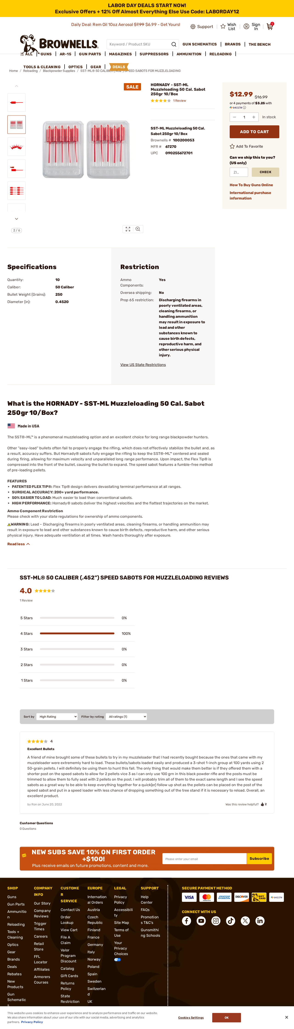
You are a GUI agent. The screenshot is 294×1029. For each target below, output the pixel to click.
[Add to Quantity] (253, 117)
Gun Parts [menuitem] (90, 54)
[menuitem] (28, 54)
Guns (11, 897)
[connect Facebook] (186, 920)
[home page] (59, 44)
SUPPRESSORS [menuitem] (154, 54)
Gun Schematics (16, 999)
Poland (94, 966)
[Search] (174, 44)
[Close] (287, 1017)
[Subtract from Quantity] (234, 117)
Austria (94, 910)
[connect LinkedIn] (260, 920)
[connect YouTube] (201, 920)
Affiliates (42, 969)
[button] (251, 26)
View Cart (69, 930)
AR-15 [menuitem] (65, 54)
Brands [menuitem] (233, 44)
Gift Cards (69, 976)
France (94, 937)
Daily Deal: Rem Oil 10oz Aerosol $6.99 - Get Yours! (126, 24)
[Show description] (18, 544)
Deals (12, 966)
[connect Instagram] (215, 920)
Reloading (16, 924)
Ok (227, 1017)
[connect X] (245, 920)
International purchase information (250, 195)
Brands (13, 959)
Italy (91, 952)
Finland (94, 930)
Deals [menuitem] (119, 67)
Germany (95, 944)
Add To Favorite (249, 146)
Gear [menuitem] (95, 67)
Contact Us (70, 910)
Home (13, 71)
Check (265, 172)
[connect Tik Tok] (230, 920)
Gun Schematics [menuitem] (200, 44)
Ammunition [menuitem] (189, 54)
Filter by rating (92, 716)
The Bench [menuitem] (260, 44)
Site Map (121, 922)
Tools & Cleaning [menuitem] (42, 67)
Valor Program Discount (68, 955)
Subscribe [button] (259, 858)
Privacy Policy (32, 1022)
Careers (41, 936)
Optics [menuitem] (75, 67)
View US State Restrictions (143, 365)
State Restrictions (70, 1001)
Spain (93, 974)
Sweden (95, 981)
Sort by (29, 716)
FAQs (145, 910)
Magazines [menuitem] (120, 54)
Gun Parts (16, 904)
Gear (11, 952)
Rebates (14, 974)
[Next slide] (16, 218)
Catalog (67, 968)
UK (90, 1001)
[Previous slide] (16, 86)
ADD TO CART (254, 131)
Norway (94, 959)
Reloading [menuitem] (220, 54)
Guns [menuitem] (46, 54)
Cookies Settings (191, 1017)
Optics (13, 944)
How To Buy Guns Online (251, 185)
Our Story (42, 903)
